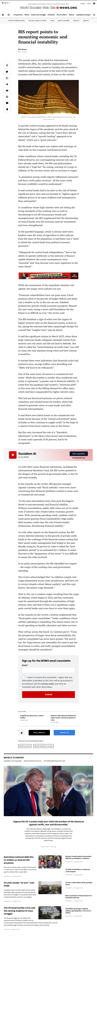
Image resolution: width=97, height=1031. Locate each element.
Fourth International (16, 20)
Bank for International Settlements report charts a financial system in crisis (63, 718)
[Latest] (8, 16)
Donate (86, 20)
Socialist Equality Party (38, 20)
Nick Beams (22, 49)
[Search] (94, 16)
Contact (82, 3)
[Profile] (94, 4)
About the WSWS (63, 20)
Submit (48, 694)
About (89, 3)
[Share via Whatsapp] (7, 78)
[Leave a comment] (7, 103)
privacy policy (48, 684)
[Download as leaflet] (7, 97)
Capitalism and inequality (13, 761)
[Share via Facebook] (7, 65)
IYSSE (52, 20)
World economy (24, 746)
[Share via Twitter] (7, 72)
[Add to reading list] (7, 109)
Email (24, 665)
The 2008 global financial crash (54, 761)
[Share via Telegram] (7, 84)
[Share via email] (7, 90)
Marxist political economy (44, 746)
